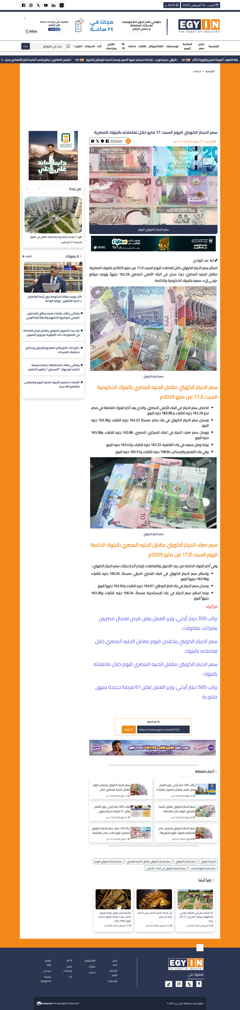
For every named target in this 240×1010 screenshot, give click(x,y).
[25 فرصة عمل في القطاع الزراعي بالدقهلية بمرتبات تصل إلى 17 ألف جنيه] (195, 899)
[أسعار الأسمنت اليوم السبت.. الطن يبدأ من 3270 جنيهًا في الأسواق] (53, 215)
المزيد (28, 256)
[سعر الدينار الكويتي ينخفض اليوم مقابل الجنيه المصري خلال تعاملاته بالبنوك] (142, 785)
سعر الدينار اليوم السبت (203, 868)
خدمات (132, 46)
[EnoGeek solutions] (45, 1003)
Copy (128, 729)
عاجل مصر (201, 46)
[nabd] (62, 5)
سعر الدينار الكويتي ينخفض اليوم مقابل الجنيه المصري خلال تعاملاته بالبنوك (111, 787)
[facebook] (23, 5)
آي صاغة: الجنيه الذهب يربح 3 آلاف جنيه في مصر (154, 915)
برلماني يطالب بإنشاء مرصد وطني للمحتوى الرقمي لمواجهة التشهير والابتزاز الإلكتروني (53, 315)
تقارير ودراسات (111, 46)
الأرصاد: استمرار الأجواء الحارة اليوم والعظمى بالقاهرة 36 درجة (52, 384)
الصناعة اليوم (187, 46)
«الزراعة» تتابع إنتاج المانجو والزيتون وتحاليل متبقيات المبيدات (52, 350)
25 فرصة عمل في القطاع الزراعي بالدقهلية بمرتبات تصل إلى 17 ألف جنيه (196, 916)
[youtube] (46, 5)
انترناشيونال (156, 46)
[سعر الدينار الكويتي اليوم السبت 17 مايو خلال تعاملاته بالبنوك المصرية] (102, 141)
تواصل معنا (48, 962)
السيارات (90, 46)
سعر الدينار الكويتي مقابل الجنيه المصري (149, 861)
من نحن (47, 970)
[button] (39, 189)
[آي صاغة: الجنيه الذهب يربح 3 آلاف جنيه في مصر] (154, 899)
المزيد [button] (78, 46)
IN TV (123, 46)
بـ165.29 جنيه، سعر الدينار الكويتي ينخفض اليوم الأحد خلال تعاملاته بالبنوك (111, 831)
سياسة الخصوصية (46, 978)
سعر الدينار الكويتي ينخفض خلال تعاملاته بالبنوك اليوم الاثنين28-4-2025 (176, 831)
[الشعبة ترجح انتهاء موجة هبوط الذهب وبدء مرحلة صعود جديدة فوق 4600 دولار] (113, 899)
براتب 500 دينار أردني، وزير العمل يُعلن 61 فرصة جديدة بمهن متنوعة (112, 809)
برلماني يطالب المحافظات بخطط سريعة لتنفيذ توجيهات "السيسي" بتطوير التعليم (54, 367)
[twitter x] (38, 5)
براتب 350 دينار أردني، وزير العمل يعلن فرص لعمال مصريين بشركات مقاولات (175, 787)
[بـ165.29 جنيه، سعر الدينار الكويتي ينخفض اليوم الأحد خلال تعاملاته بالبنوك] (142, 828)
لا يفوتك (72, 256)
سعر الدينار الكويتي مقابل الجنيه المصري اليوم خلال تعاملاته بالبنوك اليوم (177, 809)
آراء (99, 46)
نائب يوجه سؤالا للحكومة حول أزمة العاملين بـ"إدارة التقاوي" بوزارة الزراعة (55, 298)
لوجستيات (172, 46)
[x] (189, 984)
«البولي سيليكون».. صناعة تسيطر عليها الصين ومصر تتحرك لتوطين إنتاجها (191, 59)
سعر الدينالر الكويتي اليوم (108, 861)
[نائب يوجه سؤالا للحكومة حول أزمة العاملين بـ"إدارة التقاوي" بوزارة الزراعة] (53, 277)
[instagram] (31, 5)
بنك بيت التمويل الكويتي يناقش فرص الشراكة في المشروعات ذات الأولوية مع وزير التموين (51, 332)
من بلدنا (75, 188)
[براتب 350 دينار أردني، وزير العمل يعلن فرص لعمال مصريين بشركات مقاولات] (207, 785)
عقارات (142, 46)
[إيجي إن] (199, 26)
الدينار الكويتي (208, 861)
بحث (26, 46)
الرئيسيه (210, 71)
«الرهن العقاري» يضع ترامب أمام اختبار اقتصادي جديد (97, 59)
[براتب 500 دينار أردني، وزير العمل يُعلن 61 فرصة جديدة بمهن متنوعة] (142, 807)
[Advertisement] (120, 102)
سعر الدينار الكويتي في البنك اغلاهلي (166, 868)
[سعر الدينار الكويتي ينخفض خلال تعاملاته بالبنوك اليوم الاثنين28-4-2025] (207, 828)
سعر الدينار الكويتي (186, 861)
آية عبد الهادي (204, 260)
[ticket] (168, 984)
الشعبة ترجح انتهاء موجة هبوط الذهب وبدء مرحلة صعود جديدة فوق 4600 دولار (115, 916)
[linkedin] (53, 5)
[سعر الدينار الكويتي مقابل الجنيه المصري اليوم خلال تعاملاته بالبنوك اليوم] (207, 807)
